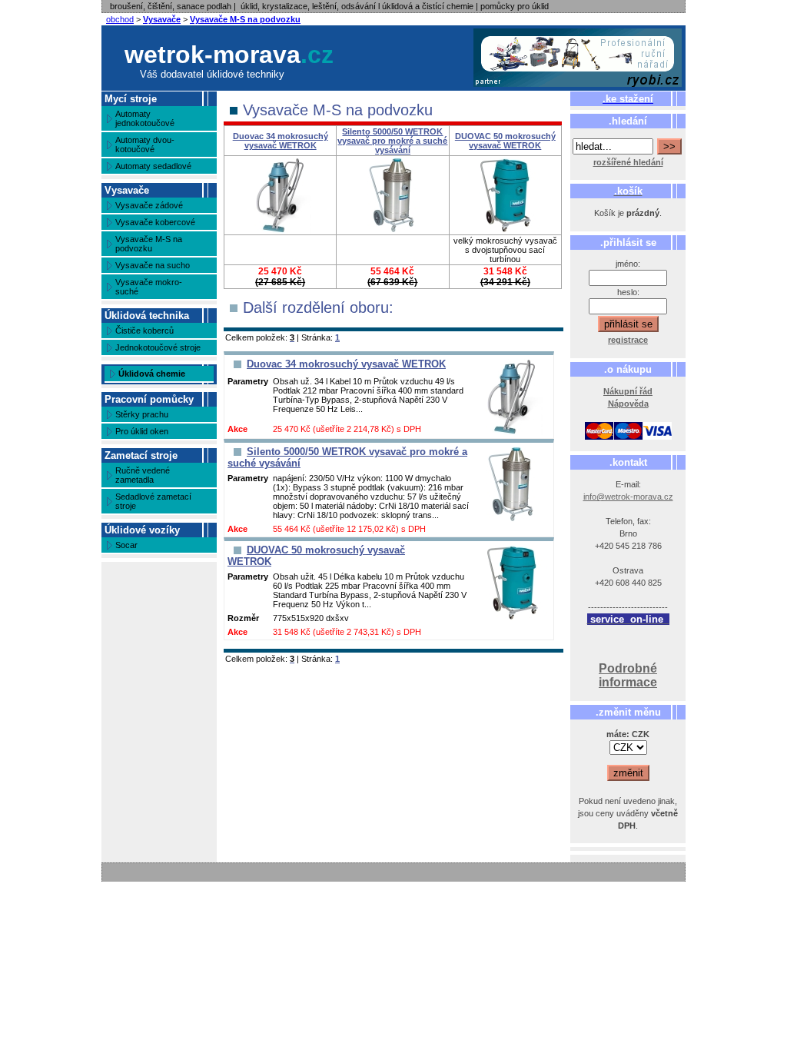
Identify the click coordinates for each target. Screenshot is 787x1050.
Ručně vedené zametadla (142, 475)
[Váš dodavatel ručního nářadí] (578, 58)
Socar (126, 545)
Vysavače (162, 19)
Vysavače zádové (149, 205)
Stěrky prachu (141, 414)
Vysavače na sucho (152, 265)
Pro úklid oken (141, 431)
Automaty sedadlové (153, 166)
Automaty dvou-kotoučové (144, 144)
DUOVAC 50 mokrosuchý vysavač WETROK (505, 140)
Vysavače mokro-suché (148, 286)
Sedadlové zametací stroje (153, 501)
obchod (120, 19)
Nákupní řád (628, 391)
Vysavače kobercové (155, 222)
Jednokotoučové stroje (158, 347)
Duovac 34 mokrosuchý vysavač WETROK (280, 140)
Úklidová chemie (151, 373)
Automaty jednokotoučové (144, 118)
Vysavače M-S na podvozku (245, 19)
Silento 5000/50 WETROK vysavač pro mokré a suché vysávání (392, 141)
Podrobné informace (628, 675)
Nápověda (628, 403)
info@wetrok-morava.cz (628, 496)
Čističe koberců (144, 330)
